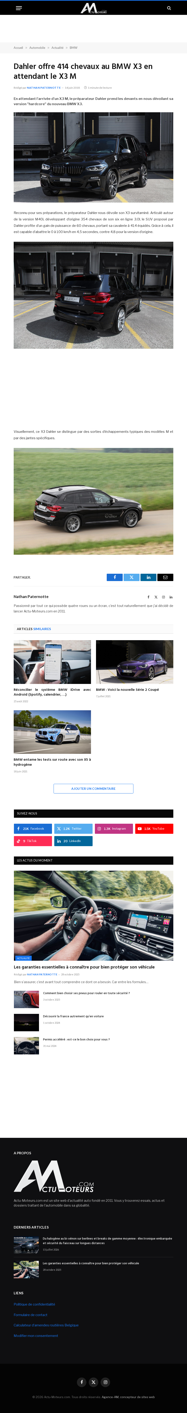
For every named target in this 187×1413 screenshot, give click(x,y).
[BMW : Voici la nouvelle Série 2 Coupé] (134, 662)
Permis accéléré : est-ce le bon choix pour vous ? (76, 1039)
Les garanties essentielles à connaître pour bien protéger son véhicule (84, 967)
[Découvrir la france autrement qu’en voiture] (26, 1022)
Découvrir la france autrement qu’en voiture (73, 1016)
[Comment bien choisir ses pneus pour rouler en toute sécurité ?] (26, 999)
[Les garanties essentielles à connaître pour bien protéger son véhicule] (93, 916)
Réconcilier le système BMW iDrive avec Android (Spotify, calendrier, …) (52, 693)
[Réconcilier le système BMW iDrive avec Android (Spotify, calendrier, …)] (52, 662)
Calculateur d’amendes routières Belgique (46, 1325)
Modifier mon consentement (36, 1336)
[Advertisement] (93, 389)
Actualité (23, 958)
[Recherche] (168, 8)
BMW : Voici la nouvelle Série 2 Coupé (127, 690)
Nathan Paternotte (44, 87)
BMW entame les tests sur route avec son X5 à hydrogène (52, 762)
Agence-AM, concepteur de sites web (128, 1397)
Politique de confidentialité (34, 1304)
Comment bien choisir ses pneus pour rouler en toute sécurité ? (86, 993)
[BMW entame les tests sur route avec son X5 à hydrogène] (52, 732)
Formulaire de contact (30, 1315)
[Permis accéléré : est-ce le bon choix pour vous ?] (26, 1045)
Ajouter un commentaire (93, 788)
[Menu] (19, 8)
